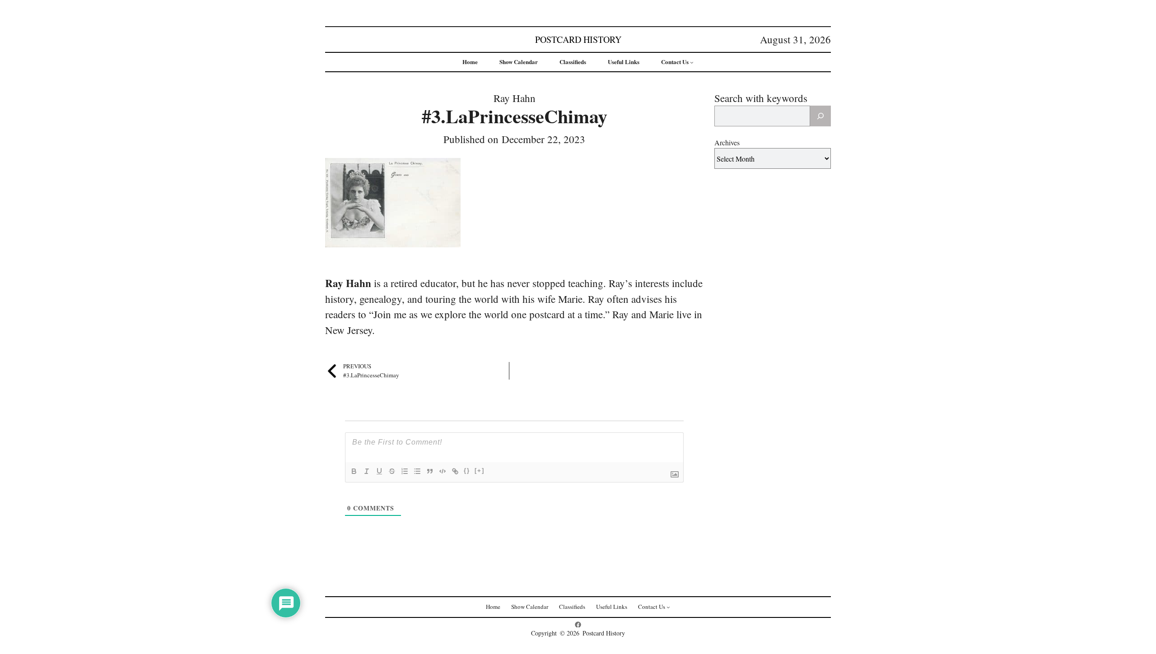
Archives (727, 142)
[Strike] (392, 471)
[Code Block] (442, 471)
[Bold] (354, 471)
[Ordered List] (404, 471)
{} (467, 470)
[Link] (455, 471)
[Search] (820, 116)
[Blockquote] (430, 471)
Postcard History (578, 39)
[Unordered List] (417, 471)
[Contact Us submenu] (692, 62)
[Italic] (366, 471)
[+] (480, 470)
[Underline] (379, 471)
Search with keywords (760, 98)
